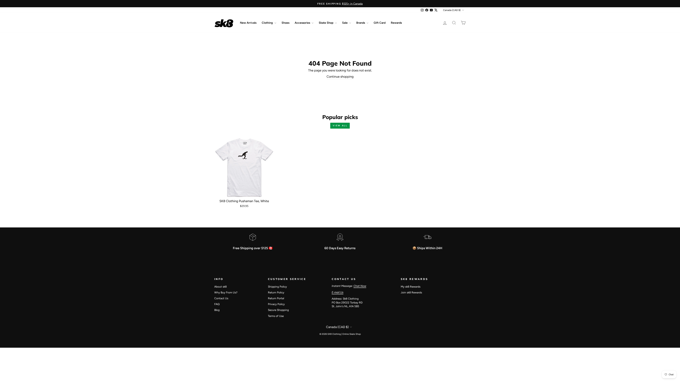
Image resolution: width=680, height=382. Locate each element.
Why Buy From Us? (225, 292)
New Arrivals (248, 22)
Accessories (303, 22)
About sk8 (220, 286)
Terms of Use (276, 316)
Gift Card (380, 22)
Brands (361, 22)
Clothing (268, 22)
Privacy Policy (276, 304)
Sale (345, 22)
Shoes (285, 22)
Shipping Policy (277, 286)
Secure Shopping (278, 310)
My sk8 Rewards (410, 286)
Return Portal (276, 298)
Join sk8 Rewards (411, 292)
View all (340, 125)
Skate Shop (326, 22)
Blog (217, 310)
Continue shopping (340, 77)
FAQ (217, 304)
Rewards (396, 22)
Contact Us (221, 298)
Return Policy (276, 292)
